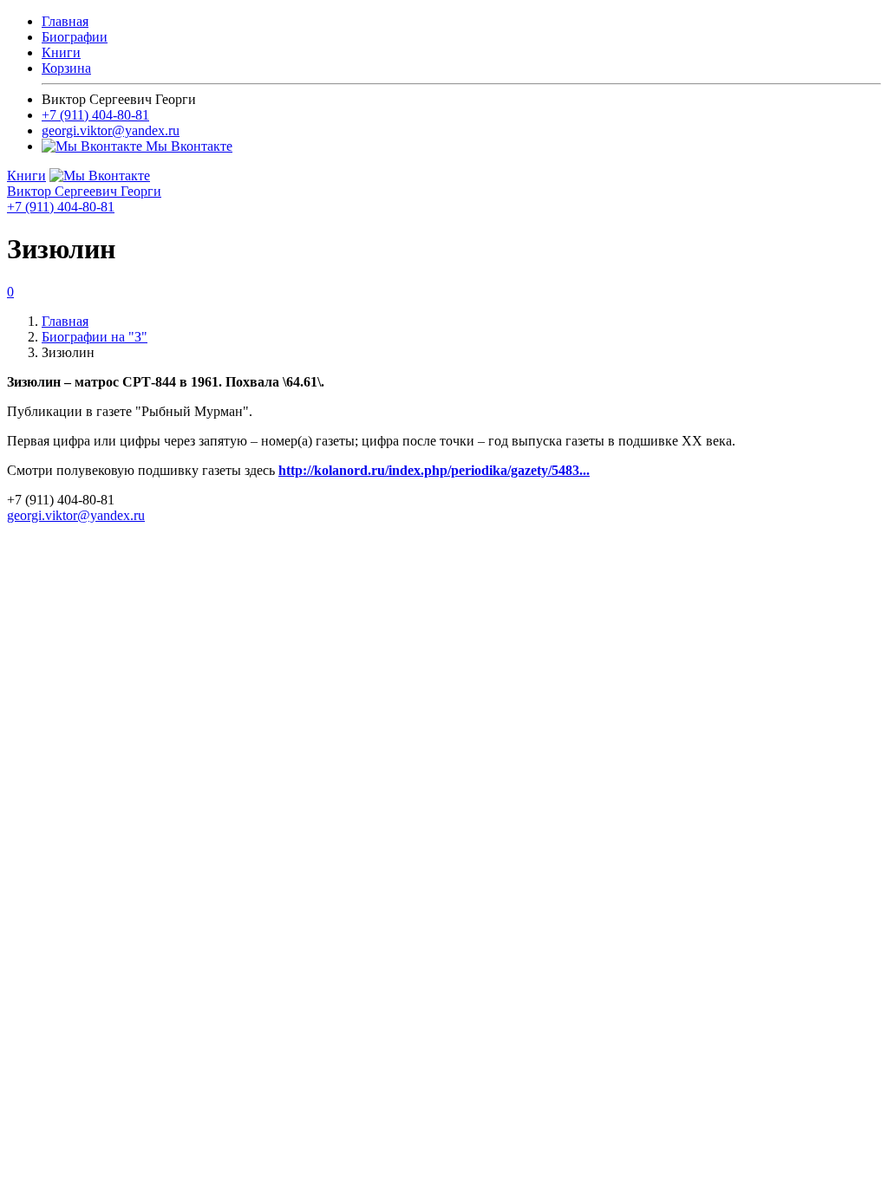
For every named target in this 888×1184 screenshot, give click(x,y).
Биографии (75, 36)
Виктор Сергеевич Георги (84, 191)
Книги (61, 52)
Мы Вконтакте (187, 146)
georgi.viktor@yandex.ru (111, 130)
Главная (65, 21)
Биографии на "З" (94, 336)
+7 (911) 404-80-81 (95, 114)
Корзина (66, 68)
